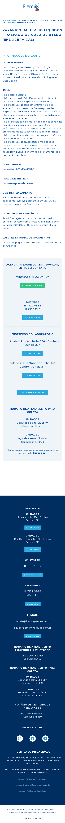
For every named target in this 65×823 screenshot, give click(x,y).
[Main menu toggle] (58, 7)
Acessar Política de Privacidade (32, 779)
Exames (14, 20)
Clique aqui (39, 453)
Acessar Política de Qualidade (32, 791)
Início (6, 20)
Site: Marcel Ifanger (32, 818)
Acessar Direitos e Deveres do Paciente (32, 785)
